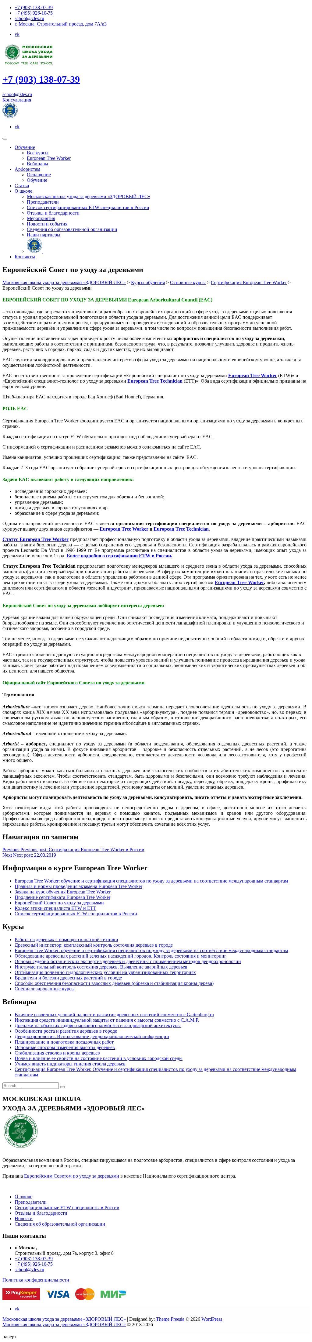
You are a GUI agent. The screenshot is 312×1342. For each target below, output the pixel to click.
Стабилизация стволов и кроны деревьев (57, 1052)
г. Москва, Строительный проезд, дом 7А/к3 (61, 23)
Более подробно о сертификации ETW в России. (119, 555)
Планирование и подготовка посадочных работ (64, 1041)
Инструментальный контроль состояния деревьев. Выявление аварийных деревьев (101, 966)
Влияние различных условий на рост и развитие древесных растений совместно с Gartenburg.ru (114, 1014)
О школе (23, 191)
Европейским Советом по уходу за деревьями (71, 1176)
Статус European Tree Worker (35, 539)
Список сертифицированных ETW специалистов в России (88, 207)
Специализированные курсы (45, 988)
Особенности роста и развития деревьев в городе (66, 1031)
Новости (24, 1218)
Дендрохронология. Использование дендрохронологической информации (92, 1036)
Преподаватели (43, 202)
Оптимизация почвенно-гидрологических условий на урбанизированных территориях (105, 972)
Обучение (25, 147)
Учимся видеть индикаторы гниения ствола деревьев (70, 1063)
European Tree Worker (49, 158)
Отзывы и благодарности (53, 212)
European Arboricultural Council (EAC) (170, 299)
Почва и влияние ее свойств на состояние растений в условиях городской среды (99, 1058)
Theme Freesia (170, 1319)
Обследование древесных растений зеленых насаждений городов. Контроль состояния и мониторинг (120, 955)
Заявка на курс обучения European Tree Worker (63, 891)
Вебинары (37, 163)
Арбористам (27, 169)
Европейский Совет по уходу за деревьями (59, 902)
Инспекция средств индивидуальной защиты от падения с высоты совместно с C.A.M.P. (107, 1020)
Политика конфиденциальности (35, 1279)
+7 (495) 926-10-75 (34, 12)
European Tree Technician (155, 381)
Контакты (25, 256)
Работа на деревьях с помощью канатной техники (66, 939)
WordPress (211, 1319)
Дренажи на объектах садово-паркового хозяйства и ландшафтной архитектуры (98, 1025)
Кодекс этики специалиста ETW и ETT (55, 908)
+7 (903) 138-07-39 (34, 7)
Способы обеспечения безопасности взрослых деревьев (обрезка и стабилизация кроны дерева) (114, 983)
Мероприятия (41, 218)
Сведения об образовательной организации (72, 229)
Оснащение (39, 174)
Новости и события (47, 223)
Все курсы (37, 152)
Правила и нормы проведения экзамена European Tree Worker (78, 886)
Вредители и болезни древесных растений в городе (68, 977)
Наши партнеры (43, 234)
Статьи (22, 185)
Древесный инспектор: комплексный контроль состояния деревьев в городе (94, 945)
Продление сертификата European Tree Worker (62, 897)
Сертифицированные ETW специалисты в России (67, 1207)
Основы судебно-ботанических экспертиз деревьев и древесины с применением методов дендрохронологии (128, 961)
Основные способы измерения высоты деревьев (65, 1047)
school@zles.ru (29, 18)
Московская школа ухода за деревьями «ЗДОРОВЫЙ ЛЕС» (88, 196)
